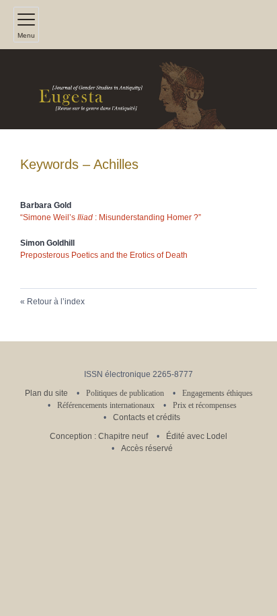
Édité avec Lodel (196, 436)
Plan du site (46, 393)
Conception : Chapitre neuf (99, 436)
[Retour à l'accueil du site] (138, 89)
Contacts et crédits (146, 417)
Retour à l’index (56, 301)
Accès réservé (147, 448)
